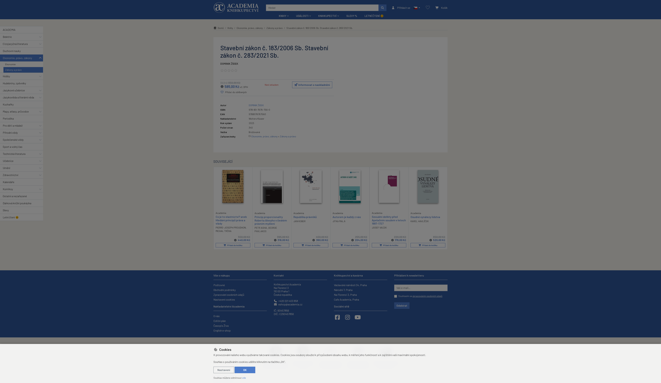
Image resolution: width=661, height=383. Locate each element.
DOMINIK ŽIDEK (229, 63)
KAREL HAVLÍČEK (420, 221)
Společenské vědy (13, 139)
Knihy (230, 27)
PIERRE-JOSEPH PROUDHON (231, 227)
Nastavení (223, 369)
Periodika (8, 118)
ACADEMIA (9, 29)
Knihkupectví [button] (327, 15)
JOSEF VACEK (379, 227)
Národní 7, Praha (343, 289)
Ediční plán (219, 320)
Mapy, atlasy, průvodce (16, 111)
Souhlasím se (420, 296)
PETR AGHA (261, 227)
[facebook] (337, 317)
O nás (216, 316)
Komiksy (8, 189)
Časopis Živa (221, 325)
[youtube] (357, 317)
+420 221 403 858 (288, 300)
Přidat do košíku (234, 245)
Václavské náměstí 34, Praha (350, 285)
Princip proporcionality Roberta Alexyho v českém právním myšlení (271, 220)
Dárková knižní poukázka (17, 203)
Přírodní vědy (10, 132)
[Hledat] (382, 7)
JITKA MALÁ (339, 221)
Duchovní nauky (12, 50)
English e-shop (222, 330)
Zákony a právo (13, 69)
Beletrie (7, 36)
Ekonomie (10, 64)
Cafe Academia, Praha (346, 299)
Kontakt (279, 275)
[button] (416, 7)
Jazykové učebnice (14, 90)
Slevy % (351, 15)
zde (244, 377)
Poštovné (219, 285)
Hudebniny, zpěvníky (14, 83)
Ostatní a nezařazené (15, 196)
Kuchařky (8, 104)
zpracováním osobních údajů (427, 296)
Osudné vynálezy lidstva (425, 217)
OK (245, 369)
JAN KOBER (299, 221)
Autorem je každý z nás (347, 217)
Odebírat (401, 305)
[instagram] (347, 317)
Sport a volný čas (12, 146)
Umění (6, 167)
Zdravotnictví (10, 175)
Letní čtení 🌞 (374, 15)
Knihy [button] (282, 15)
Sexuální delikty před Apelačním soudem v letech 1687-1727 (389, 220)
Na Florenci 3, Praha (345, 294)
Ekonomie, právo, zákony (17, 58)
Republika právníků (305, 217)
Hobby (6, 76)
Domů (221, 27)
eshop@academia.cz (290, 304)
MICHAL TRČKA (224, 231)
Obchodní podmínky (224, 289)
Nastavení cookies (224, 299)
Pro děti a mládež (13, 125)
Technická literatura (14, 153)
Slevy (6, 210)
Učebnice (8, 160)
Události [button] (302, 15)
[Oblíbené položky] (427, 7)
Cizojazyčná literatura (15, 43)
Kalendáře (8, 182)
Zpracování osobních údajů (228, 294)
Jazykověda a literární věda (18, 97)
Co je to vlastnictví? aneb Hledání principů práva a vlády (231, 220)
